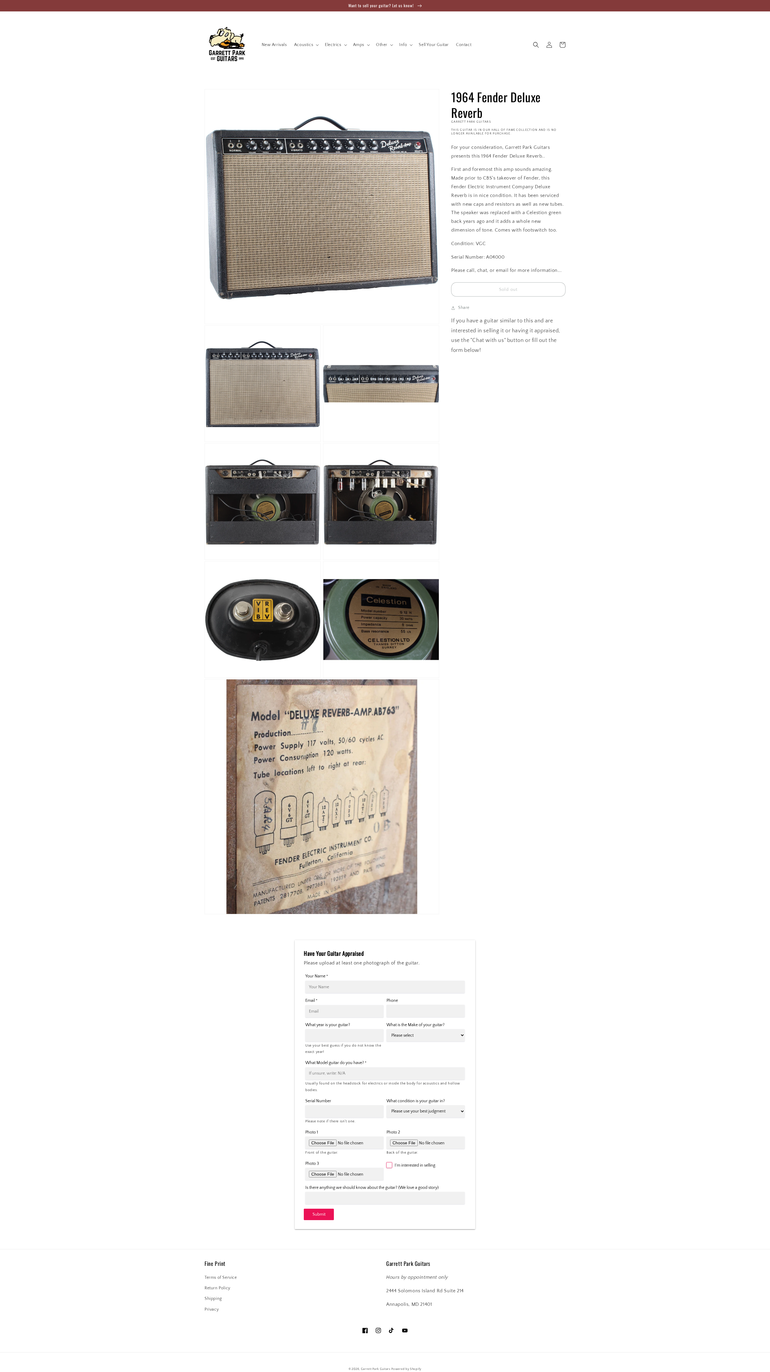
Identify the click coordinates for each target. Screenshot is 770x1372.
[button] (306, 44)
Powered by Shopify (406, 1369)
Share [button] (464, 307)
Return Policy (217, 1288)
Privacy (212, 1309)
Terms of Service (221, 1277)
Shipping (213, 1298)
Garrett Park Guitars (375, 1369)
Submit (319, 1214)
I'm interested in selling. (415, 1165)
